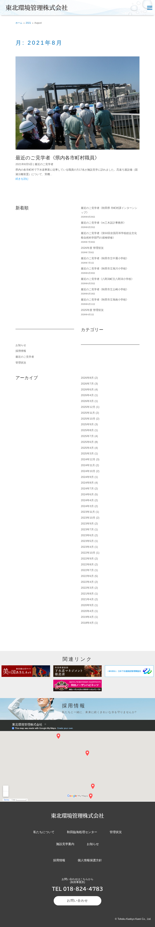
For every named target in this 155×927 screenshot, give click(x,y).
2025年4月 (87, 447)
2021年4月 (87, 599)
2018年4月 (87, 622)
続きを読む (22, 178)
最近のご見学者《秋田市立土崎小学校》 (105, 289)
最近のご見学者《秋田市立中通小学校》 (105, 258)
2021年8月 (87, 593)
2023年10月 (88, 517)
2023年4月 (87, 546)
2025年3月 (87, 453)
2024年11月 (88, 465)
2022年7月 (87, 570)
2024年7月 (87, 488)
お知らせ (21, 345)
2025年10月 (88, 418)
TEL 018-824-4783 (77, 888)
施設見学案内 (65, 844)
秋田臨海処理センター (82, 832)
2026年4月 (87, 395)
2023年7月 (87, 529)
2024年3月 (87, 506)
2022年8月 (87, 564)
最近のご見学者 (44, 164)
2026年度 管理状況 (92, 247)
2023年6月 (87, 535)
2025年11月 (88, 412)
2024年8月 (87, 482)
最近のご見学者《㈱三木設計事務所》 (103, 222)
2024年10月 (88, 471)
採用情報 (21, 350)
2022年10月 (88, 552)
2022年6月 (87, 575)
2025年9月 (87, 424)
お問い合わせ (77, 900)
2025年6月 (87, 441)
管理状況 (21, 362)
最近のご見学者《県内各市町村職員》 (57, 158)
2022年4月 (87, 581)
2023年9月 (87, 523)
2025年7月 (87, 436)
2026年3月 (87, 401)
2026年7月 (87, 383)
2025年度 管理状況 (92, 309)
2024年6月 (87, 494)
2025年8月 (87, 430)
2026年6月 (87, 389)
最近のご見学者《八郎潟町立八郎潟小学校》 (107, 278)
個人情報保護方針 (90, 860)
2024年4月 (87, 500)
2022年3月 (87, 587)
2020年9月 (87, 605)
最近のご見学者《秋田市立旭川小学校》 (105, 268)
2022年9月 (87, 558)
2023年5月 (87, 540)
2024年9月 (87, 476)
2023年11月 (88, 511)
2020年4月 (87, 611)
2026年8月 (87, 377)
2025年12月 (88, 406)
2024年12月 (88, 459)
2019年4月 (87, 616)
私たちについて (43, 832)
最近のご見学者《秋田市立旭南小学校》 (105, 299)
